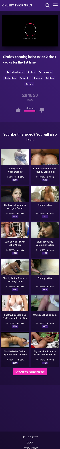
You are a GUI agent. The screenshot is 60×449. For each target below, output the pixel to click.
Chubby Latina (16, 72)
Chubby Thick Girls (17, 5)
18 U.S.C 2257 (30, 437)
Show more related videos (30, 371)
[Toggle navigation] (55, 5)
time (30, 84)
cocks (39, 78)
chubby (25, 78)
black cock (46, 72)
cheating (11, 78)
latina (51, 78)
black (32, 72)
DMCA (30, 442)
